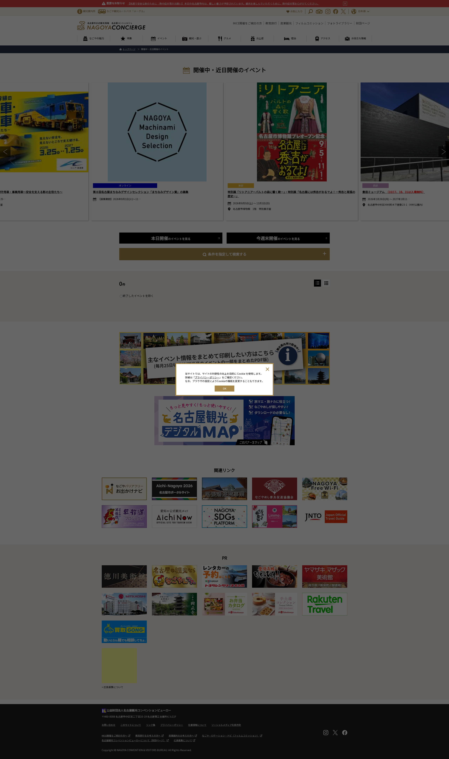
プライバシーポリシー (207, 377)
